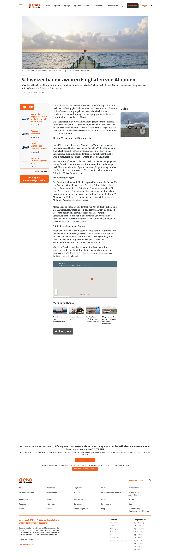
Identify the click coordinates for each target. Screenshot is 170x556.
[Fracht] (112, 488)
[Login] (141, 480)
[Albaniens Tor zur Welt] (76, 316)
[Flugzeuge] (57, 488)
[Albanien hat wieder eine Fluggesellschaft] (60, 316)
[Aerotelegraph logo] (34, 5)
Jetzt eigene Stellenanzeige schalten (34, 179)
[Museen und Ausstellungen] (139, 493)
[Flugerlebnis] (139, 488)
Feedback (64, 331)
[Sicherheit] (85, 504)
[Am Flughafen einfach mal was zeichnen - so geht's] (93, 316)
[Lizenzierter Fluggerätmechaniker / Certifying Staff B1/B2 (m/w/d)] (34, 119)
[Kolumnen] (30, 499)
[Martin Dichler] (39, 92)
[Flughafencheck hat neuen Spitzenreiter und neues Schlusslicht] (109, 316)
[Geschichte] (85, 499)
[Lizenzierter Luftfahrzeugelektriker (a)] (34, 162)
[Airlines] (30, 488)
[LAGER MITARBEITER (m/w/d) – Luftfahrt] (34, 147)
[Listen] (30, 509)
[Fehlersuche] (112, 504)
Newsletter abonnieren (85, 460)
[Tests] (57, 499)
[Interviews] (57, 504)
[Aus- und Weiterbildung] (112, 493)
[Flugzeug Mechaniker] (34, 134)
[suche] (152, 5)
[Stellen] (85, 493)
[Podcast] (30, 504)
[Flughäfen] (85, 488)
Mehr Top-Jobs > (42, 172)
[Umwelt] (112, 499)
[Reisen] (57, 509)
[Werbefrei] (133, 480)
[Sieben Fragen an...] (85, 509)
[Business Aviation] (30, 493)
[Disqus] (85, 361)
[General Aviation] (57, 493)
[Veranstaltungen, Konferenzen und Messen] (139, 509)
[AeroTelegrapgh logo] (25, 481)
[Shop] (112, 509)
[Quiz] (139, 504)
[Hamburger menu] (21, 6)
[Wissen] (139, 499)
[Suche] (150, 480)
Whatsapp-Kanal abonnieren (84, 469)
